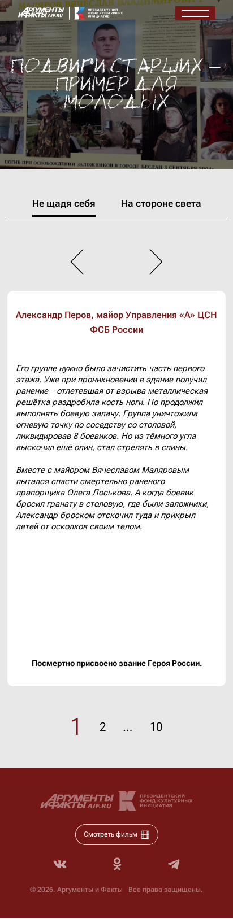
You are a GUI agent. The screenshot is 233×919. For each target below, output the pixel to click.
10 (156, 727)
